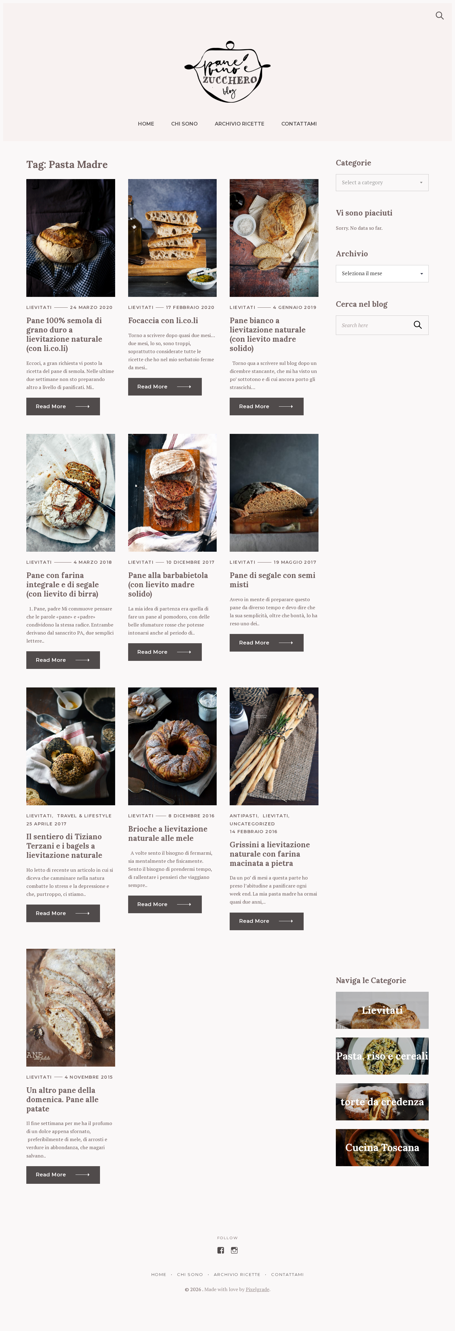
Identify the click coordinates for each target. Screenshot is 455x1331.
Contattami (299, 124)
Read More (51, 406)
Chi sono (184, 124)
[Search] (437, 15)
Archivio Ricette (239, 124)
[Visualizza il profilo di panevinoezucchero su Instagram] (234, 1250)
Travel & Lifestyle (84, 816)
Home (146, 124)
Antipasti (244, 816)
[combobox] (382, 182)
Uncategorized (252, 824)
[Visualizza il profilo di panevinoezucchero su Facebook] (220, 1250)
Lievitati (39, 307)
